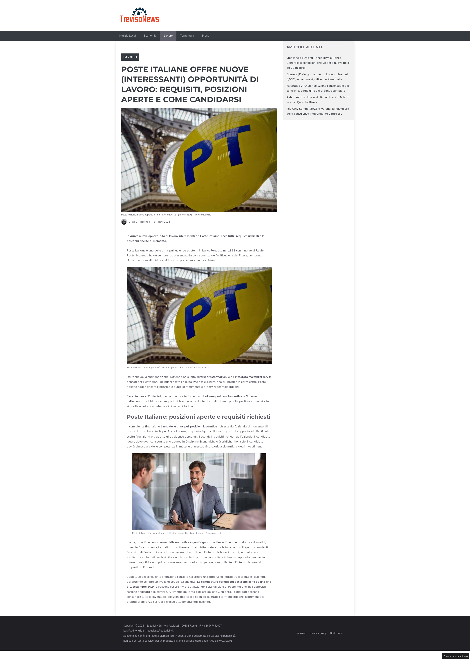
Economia (150, 35)
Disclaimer (301, 633)
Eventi (205, 35)
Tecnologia (187, 35)
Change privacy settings (456, 656)
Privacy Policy (318, 633)
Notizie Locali (128, 35)
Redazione (336, 633)
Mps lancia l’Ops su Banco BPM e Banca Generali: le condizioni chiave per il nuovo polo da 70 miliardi (317, 62)
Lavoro (168, 35)
